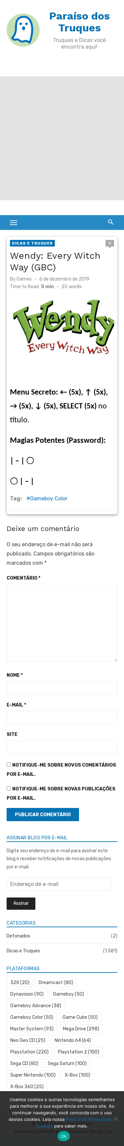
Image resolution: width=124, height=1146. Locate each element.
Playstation (29, 1052)
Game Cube (80, 1017)
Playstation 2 (78, 1052)
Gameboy (68, 994)
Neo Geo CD (27, 1040)
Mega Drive (81, 1029)
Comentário (23, 578)
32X (19, 982)
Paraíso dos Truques (79, 22)
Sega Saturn (67, 1063)
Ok (64, 1136)
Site (12, 734)
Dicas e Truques (32, 243)
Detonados (18, 936)
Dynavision (27, 994)
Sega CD (24, 1063)
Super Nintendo (33, 1075)
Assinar (21, 903)
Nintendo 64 (73, 1040)
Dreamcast (56, 982)
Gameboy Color (48, 498)
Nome (15, 675)
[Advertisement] (62, 138)
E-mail (16, 705)
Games (24, 279)
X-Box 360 (27, 1086)
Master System (32, 1029)
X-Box (77, 1075)
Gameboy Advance (35, 1006)
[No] (115, 1118)
